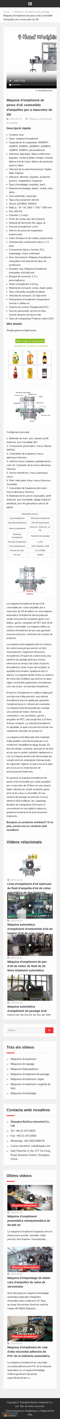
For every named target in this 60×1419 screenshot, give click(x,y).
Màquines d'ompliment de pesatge (30, 1074)
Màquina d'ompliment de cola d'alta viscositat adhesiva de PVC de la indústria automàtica (28, 1352)
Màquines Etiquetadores (24, 1069)
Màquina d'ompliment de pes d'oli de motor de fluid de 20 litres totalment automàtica (27, 966)
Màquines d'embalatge (23, 1093)
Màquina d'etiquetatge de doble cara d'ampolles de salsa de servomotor (28, 1282)
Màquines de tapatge (22, 1064)
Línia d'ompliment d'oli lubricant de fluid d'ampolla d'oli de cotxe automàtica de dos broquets (29, 888)
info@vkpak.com (40, 1146)
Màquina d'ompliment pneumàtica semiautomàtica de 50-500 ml (28, 1221)
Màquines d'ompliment (23, 1059)
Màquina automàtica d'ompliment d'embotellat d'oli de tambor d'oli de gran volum (30, 929)
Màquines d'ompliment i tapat (27, 1079)
